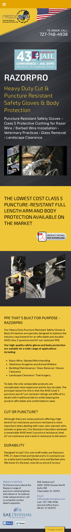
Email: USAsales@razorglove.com (51, 497)
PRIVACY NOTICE (12, 481)
